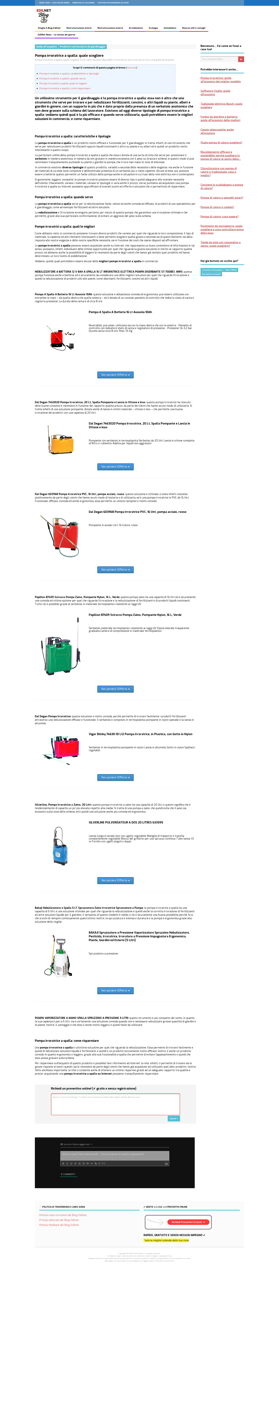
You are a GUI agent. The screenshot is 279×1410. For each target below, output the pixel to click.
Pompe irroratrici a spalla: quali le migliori (63, 83)
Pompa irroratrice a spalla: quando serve (62, 78)
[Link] (96, 1163)
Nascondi (131, 67)
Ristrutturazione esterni (110, 28)
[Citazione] (88, 1163)
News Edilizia (231, 270)
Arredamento (136, 28)
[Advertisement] (139, 1314)
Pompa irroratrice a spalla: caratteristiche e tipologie (69, 73)
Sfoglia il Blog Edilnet (49, 28)
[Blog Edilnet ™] (44, 24)
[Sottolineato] (71, 1163)
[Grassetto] (63, 1163)
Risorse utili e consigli (193, 28)
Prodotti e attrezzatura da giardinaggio (82, 46)
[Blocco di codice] (92, 1163)
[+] (103, 1163)
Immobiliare (170, 28)
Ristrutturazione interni (79, 28)
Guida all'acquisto (46, 46)
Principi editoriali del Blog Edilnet (59, 1220)
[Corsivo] (67, 1163)
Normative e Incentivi (211, 274)
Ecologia (153, 28)
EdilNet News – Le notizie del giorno (54, 3)
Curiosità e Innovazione (212, 270)
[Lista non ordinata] (84, 1163)
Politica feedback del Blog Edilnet (59, 1225)
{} (100, 1163)
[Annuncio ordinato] (79, 1163)
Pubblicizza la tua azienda (83, 3)
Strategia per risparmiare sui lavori (113, 3)
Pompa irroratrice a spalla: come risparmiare (64, 88)
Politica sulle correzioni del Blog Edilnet (63, 1215)
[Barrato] (75, 1163)
